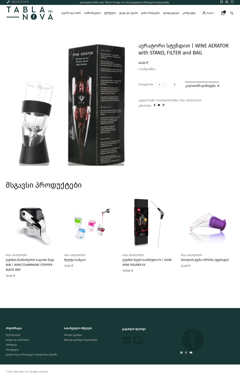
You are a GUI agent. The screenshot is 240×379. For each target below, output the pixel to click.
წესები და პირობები (17, 340)
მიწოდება (11, 344)
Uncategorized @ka (167, 100)
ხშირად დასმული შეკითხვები (81, 340)
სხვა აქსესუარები (190, 100)
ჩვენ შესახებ (13, 335)
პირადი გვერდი (73, 335)
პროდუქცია (12, 349)
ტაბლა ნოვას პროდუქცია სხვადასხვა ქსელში (31, 354)
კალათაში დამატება (200, 86)
